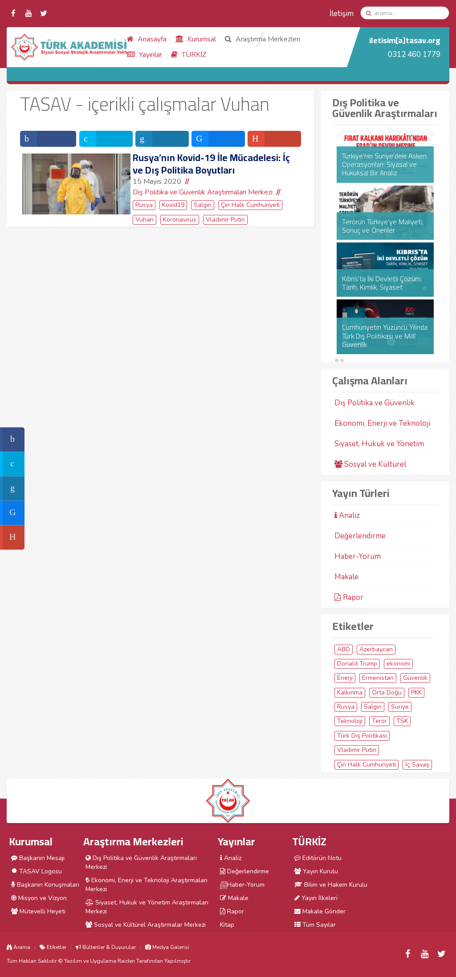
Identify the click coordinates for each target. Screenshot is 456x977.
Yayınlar (149, 55)
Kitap (227, 924)
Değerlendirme (360, 536)
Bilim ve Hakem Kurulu (334, 884)
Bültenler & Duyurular (108, 947)
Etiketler (55, 947)
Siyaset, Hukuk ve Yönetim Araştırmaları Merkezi (147, 907)
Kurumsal (201, 39)
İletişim (342, 13)
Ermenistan (378, 678)
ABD (343, 649)
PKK (416, 692)
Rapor (352, 597)
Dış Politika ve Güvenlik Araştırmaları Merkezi (203, 192)
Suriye (400, 706)
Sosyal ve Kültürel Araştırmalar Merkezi (149, 924)
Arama (21, 947)
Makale (346, 577)
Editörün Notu (321, 858)
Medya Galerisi (170, 947)
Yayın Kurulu (319, 871)
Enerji (345, 678)
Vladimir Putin (225, 219)
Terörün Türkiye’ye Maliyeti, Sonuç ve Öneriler (382, 226)
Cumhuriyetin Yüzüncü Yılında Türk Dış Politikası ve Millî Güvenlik (385, 336)
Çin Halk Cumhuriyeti (250, 205)
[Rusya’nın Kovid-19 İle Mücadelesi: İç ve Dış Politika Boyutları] (76, 183)
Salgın (203, 205)
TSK (402, 721)
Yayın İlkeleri (319, 898)
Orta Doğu (387, 692)
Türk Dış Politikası (362, 735)
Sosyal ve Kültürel (374, 464)
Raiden (126, 961)
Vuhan (144, 219)
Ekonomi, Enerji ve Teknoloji (382, 423)
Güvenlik (415, 678)
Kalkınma (349, 692)
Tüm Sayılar (318, 924)
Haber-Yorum (357, 556)
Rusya (144, 205)
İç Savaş (417, 764)
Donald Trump (357, 663)
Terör (379, 721)
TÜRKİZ (193, 55)
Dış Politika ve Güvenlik (374, 403)
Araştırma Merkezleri (267, 39)
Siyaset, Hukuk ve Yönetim (379, 444)
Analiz (348, 515)
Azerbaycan (376, 649)
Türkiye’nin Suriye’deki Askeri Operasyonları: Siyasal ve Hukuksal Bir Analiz (384, 165)
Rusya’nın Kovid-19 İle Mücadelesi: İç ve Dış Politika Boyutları (211, 163)
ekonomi (398, 663)
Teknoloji (349, 721)
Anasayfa (151, 39)
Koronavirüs (179, 219)
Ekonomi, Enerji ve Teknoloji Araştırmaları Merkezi (147, 884)
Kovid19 (173, 205)
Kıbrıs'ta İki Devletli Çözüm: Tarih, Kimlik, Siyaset (382, 283)
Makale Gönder (323, 911)
